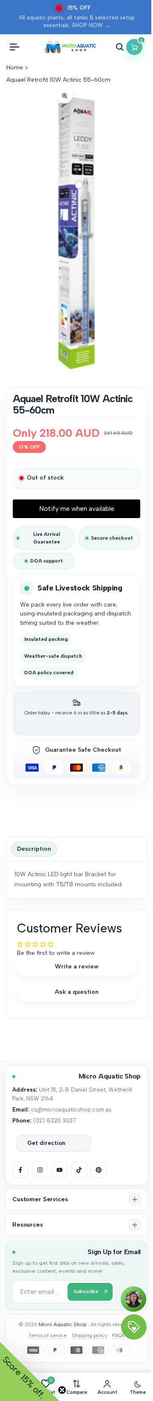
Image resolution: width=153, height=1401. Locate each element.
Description (34, 848)
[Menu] (14, 47)
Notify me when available (76, 509)
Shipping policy (89, 1335)
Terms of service (47, 1335)
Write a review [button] (77, 966)
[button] (76, 1199)
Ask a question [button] (77, 992)
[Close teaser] (62, 1390)
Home (14, 67)
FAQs (118, 1335)
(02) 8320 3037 (54, 1120)
